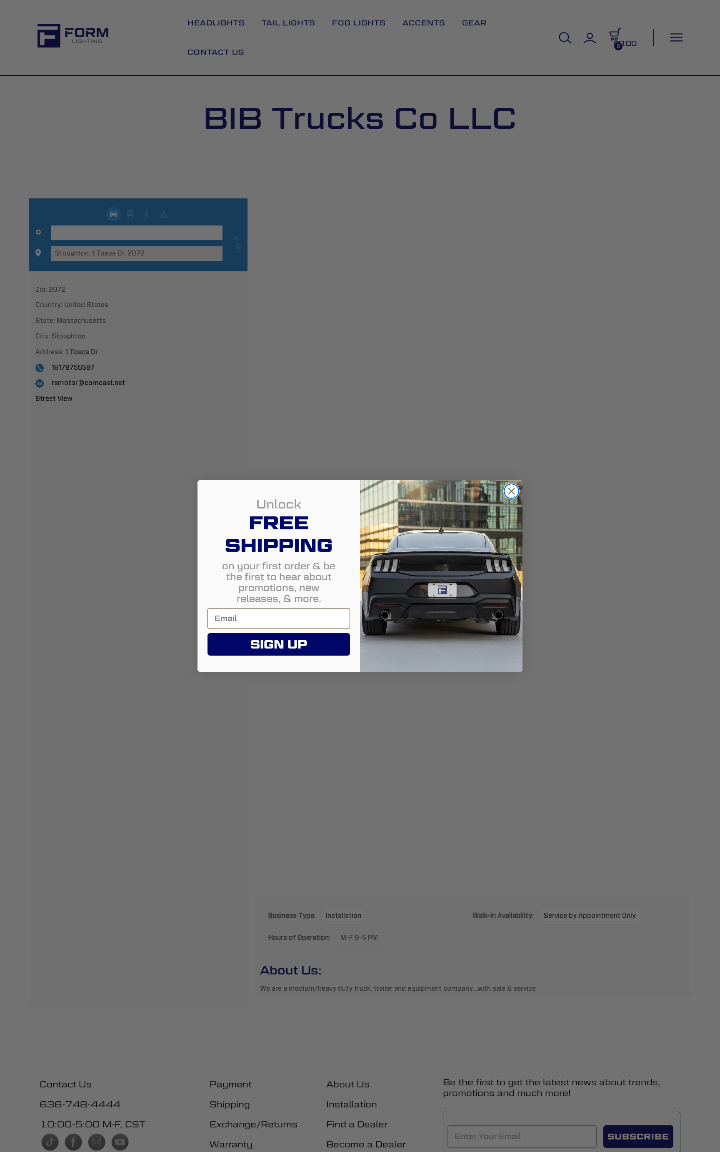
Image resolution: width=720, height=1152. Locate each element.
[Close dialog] (511, 491)
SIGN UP (278, 644)
